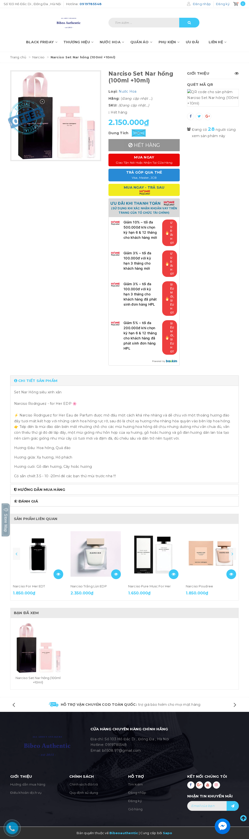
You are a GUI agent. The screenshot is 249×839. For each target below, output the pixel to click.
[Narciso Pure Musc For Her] (153, 554)
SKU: (112, 105)
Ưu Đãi (192, 42)
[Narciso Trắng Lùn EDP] (96, 554)
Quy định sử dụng (83, 793)
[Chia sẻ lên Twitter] (199, 116)
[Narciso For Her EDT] (38, 554)
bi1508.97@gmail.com (121, 750)
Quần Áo (139, 42)
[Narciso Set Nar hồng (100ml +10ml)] (38, 648)
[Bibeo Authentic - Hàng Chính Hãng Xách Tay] (75, 20)
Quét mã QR (200, 84)
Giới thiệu (198, 73)
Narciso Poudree (199, 586)
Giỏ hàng (135, 809)
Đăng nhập (137, 793)
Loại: (112, 91)
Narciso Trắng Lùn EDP (89, 586)
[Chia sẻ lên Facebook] (190, 116)
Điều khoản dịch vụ (26, 793)
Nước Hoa (110, 42)
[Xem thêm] (58, 574)
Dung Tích (118, 133)
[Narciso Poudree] (211, 554)
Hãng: (113, 98)
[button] (124, 380)
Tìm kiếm (135, 784)
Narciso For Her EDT (29, 586)
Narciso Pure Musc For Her (149, 586)
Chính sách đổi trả (83, 784)
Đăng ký (135, 801)
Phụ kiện (167, 42)
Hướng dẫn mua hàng (27, 784)
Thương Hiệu (76, 42)
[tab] (124, 381)
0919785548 (116, 744)
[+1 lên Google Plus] (207, 116)
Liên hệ (216, 42)
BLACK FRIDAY (40, 42)
